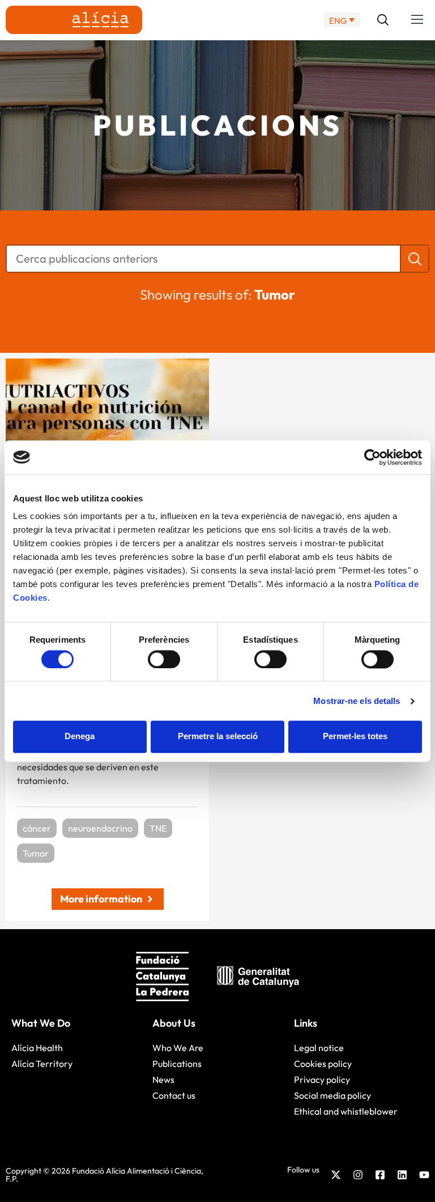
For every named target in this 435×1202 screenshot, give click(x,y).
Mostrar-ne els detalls (356, 701)
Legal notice (319, 1047)
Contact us (173, 1095)
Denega (80, 736)
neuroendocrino (100, 828)
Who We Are (177, 1047)
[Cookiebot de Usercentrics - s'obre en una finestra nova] (372, 457)
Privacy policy (322, 1079)
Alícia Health (37, 1047)
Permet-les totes (355, 736)
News (163, 1079)
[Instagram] (358, 1175)
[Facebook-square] (380, 1175)
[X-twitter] (336, 1175)
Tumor (36, 853)
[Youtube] (424, 1175)
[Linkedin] (402, 1175)
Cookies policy (323, 1063)
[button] (417, 20)
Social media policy (332, 1095)
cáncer (37, 828)
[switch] (164, 659)
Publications (177, 1063)
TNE (158, 828)
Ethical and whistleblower (346, 1111)
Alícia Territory (41, 1063)
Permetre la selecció (218, 736)
